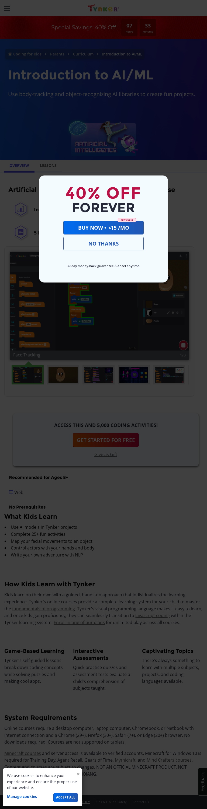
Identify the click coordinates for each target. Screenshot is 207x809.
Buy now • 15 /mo (105, 226)
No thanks (103, 243)
